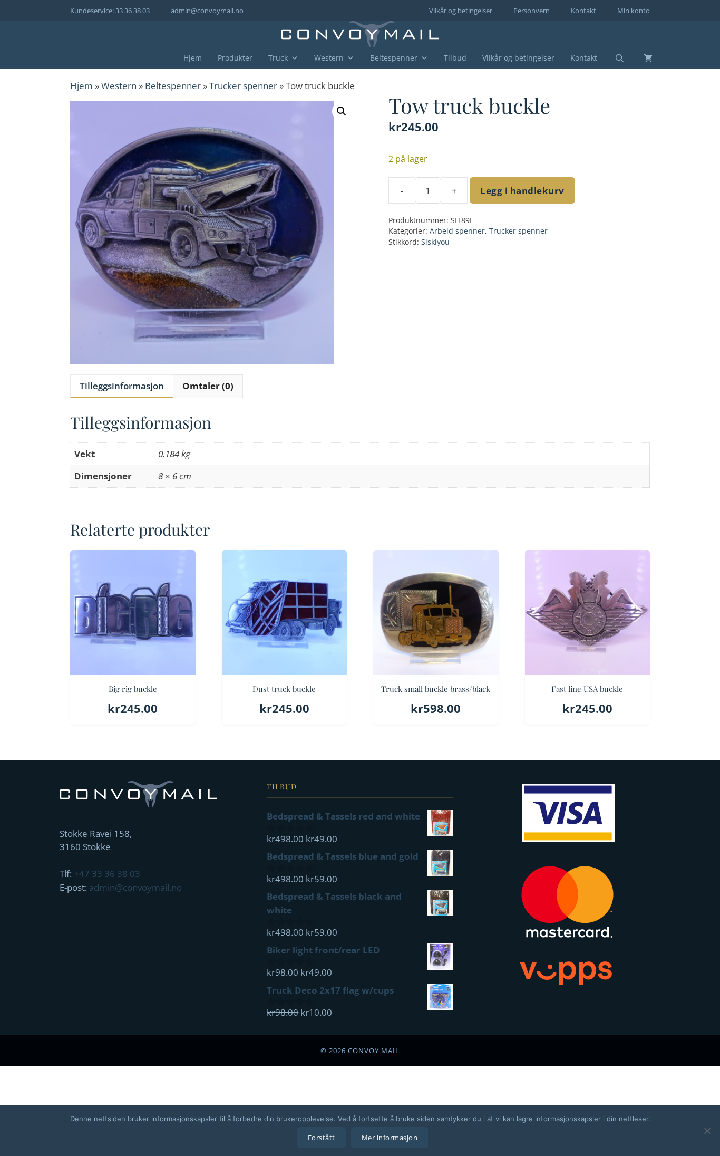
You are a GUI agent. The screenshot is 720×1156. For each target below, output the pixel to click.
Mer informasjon (390, 1137)
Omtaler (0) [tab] (207, 386)
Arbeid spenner (457, 231)
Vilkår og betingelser (460, 10)
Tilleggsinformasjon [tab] (122, 386)
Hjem (192, 58)
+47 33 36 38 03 (107, 874)
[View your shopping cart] (640, 58)
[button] (341, 111)
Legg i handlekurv (522, 191)
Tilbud (455, 58)
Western (329, 58)
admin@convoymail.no (207, 10)
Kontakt (583, 10)
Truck (278, 58)
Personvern (531, 10)
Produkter (235, 58)
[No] (707, 1130)
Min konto (633, 10)
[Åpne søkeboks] (613, 58)
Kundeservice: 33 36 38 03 (110, 10)
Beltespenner (393, 58)
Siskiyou (435, 242)
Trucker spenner (243, 86)
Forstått (321, 1137)
